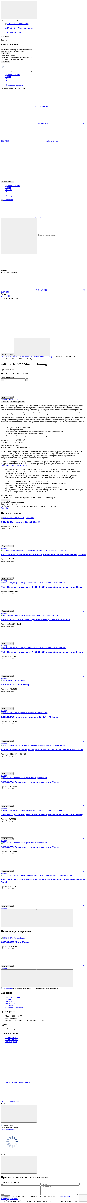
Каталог (11, 357)
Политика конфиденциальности (17, 1082)
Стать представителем (14, 85)
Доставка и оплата (12, 75)
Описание (5, 402)
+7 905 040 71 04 (20, 466)
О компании (10, 81)
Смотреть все (6, 64)
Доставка (14, 402)
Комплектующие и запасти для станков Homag (34, 357)
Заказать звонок (7, 182)
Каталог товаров (41, 106)
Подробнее (5, 508)
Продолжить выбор (8, 1129)
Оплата (21, 402)
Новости (8, 79)
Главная (4, 357)
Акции (8, 77)
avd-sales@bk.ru (52, 141)
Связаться (5, 53)
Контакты (9, 83)
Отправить (5, 1196)
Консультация (13, 399)
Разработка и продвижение (11, 1101)
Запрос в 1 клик (7, 397)
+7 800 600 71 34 (42, 124)
